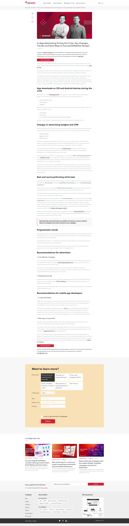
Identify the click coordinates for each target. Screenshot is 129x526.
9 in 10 (66, 308)
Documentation (29, 513)
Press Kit (29, 516)
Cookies (35, 521)
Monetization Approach (45, 512)
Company (34, 406)
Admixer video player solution (59, 208)
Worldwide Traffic (62, 500)
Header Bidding (56, 512)
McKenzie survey (45, 157)
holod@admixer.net (42, 353)
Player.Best (64, 512)
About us (27, 507)
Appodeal (80, 56)
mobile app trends (54, 94)
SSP (40, 509)
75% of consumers (61, 281)
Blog (26, 498)
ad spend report (66, 148)
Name (33, 398)
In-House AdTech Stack (56, 503)
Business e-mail (35, 402)
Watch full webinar (45, 60)
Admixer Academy (48, 52)
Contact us (27, 504)
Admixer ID (69, 509)
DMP (44, 500)
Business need (35, 374)
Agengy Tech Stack (44, 503)
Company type (35, 393)
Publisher (45, 509)
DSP (40, 500)
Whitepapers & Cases (69, 3)
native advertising (79, 211)
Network (52, 509)
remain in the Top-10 (49, 331)
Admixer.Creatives (52, 500)
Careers (27, 501)
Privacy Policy (64, 416)
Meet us (27, 510)
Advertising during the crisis (65, 262)
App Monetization (60, 509)
